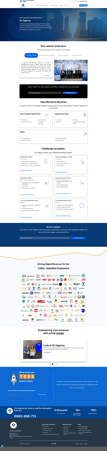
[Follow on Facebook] (51, 443)
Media (60, 5)
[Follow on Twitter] (54, 443)
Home (37, 5)
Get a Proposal (82, 5)
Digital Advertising (54, 5)
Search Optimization (43, 5)
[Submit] (76, 1)
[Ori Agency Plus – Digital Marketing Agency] (25, 5)
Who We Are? (67, 5)
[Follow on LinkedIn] (55, 443)
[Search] (33, 5)
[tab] (31, 55)
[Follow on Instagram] (52, 443)
